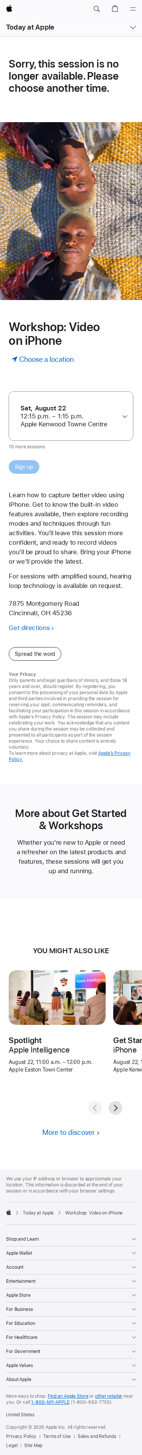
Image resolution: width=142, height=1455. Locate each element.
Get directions (29, 628)
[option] (67, 416)
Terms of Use (57, 1436)
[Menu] (133, 9)
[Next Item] (115, 1108)
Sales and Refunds (97, 1436)
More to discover (68, 1132)
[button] (96, 9)
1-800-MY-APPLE (50, 1402)
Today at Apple (30, 27)
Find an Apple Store (68, 1396)
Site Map (33, 1445)
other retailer (108, 1396)
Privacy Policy (21, 1436)
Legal (11, 1445)
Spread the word (35, 654)
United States (20, 1414)
